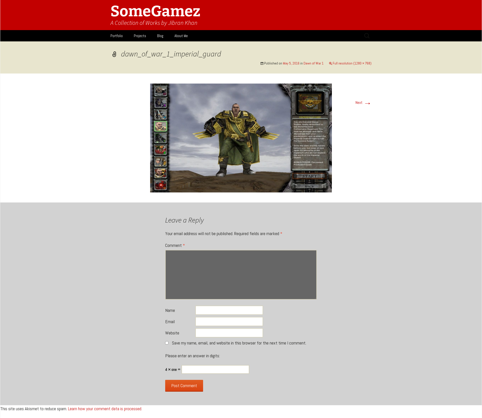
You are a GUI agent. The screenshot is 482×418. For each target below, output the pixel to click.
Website (172, 333)
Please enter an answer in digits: (192, 356)
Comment (175, 245)
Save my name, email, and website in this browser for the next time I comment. (239, 343)
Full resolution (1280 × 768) (352, 63)
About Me (181, 35)
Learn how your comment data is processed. (105, 408)
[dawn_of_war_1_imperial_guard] (241, 137)
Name (170, 310)
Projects (140, 35)
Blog (160, 35)
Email (170, 321)
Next (363, 102)
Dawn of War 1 (314, 63)
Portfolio (116, 35)
